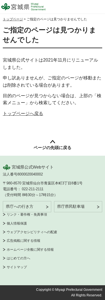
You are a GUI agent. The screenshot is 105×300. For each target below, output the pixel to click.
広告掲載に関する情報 (23, 241)
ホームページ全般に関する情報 (30, 250)
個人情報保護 (17, 223)
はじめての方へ (18, 258)
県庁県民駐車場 (71, 206)
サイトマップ (17, 267)
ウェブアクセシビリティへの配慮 (32, 232)
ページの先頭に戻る (52, 147)
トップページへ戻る (23, 113)
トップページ (13, 19)
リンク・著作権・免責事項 (27, 214)
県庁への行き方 (19, 206)
